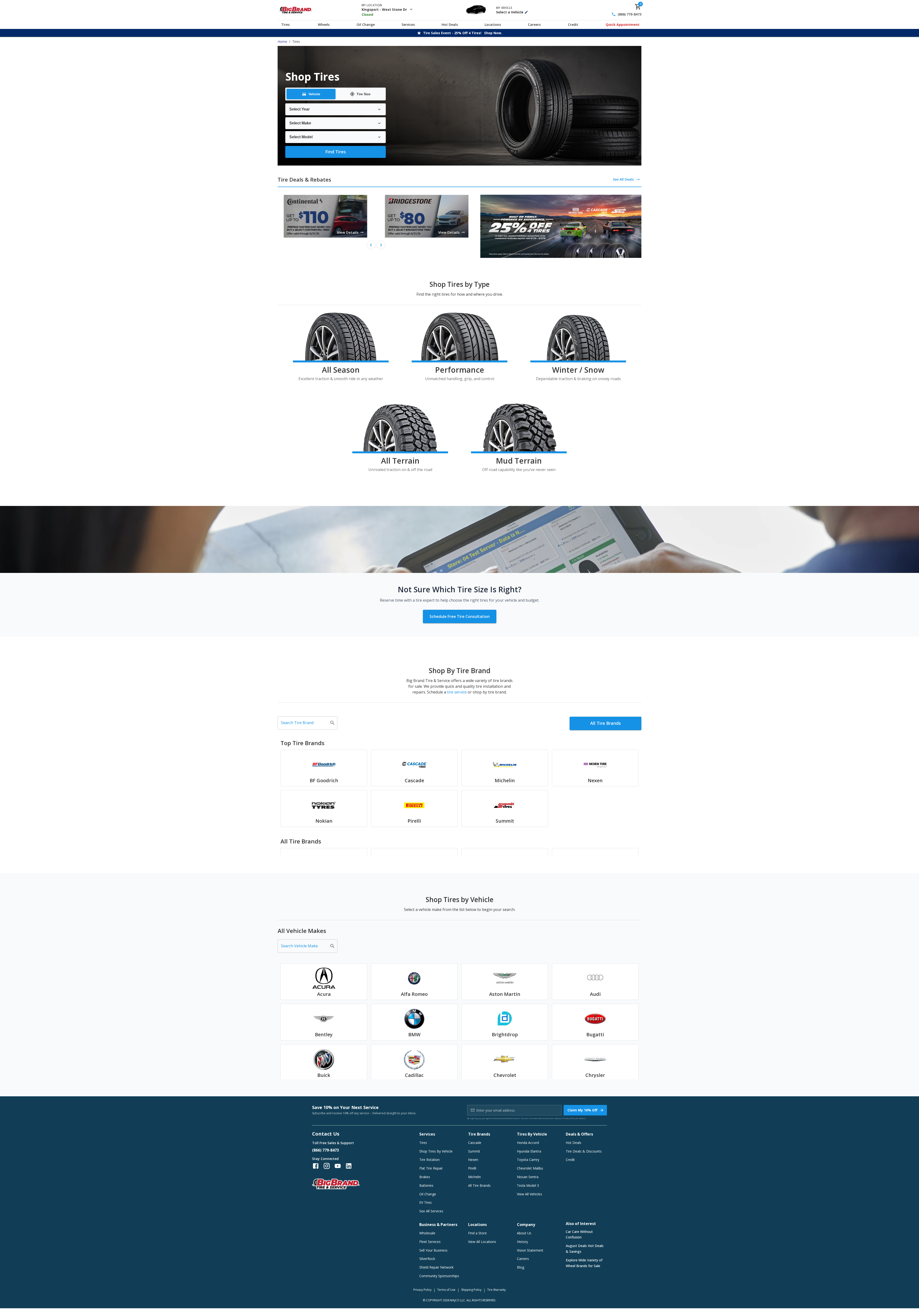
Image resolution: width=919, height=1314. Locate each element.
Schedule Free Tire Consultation (460, 616)
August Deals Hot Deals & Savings (585, 1248)
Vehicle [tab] (314, 94)
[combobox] (304, 722)
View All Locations (482, 1241)
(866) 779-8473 (629, 14)
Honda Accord (528, 1142)
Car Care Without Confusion (579, 1234)
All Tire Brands (605, 723)
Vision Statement (530, 1250)
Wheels (324, 24)
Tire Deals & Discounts (584, 1151)
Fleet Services (430, 1241)
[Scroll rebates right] (381, 245)
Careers (534, 24)
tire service (457, 692)
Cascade (474, 1142)
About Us (524, 1233)
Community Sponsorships (439, 1276)
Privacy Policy (569, 1118)
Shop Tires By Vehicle (436, 1151)
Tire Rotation (429, 1159)
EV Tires (425, 1202)
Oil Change (366, 24)
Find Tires (335, 152)
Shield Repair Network (436, 1267)
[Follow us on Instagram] (326, 1166)
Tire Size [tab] (363, 94)
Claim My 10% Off (582, 1110)
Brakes (424, 1177)
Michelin (474, 1177)
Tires (285, 24)
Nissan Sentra (527, 1177)
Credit (573, 24)
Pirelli (472, 1168)
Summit (474, 1151)
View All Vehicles (529, 1194)
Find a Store (477, 1233)
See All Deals (623, 179)
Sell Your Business (433, 1250)
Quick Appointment (622, 24)
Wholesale (427, 1233)
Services (408, 24)
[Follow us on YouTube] (337, 1166)
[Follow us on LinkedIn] (348, 1166)
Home (282, 41)
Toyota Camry (528, 1159)
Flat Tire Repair (431, 1168)
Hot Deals (450, 24)
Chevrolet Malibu (530, 1168)
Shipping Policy (471, 1290)
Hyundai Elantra (529, 1151)
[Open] (332, 723)
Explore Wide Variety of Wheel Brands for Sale (584, 1263)
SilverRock (427, 1258)
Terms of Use (446, 1290)
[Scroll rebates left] (371, 245)
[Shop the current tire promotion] (560, 226)
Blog (520, 1267)
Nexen (473, 1159)
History (522, 1241)
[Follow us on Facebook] (315, 1166)
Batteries (426, 1185)
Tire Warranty (496, 1290)
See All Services (431, 1211)
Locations (493, 24)
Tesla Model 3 (528, 1185)
